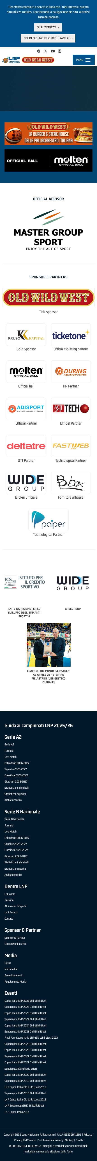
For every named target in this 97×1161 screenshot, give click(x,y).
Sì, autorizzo (46, 27)
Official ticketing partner (70, 349)
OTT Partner (26, 460)
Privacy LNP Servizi (25, 1140)
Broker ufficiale (26, 497)
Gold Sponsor (26, 349)
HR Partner (71, 386)
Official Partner (26, 423)
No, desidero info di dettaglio (46, 38)
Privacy (88, 1134)
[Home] (28, 59)
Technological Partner (70, 460)
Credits (79, 1140)
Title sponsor (48, 312)
